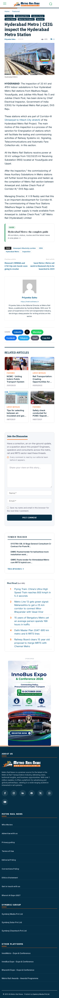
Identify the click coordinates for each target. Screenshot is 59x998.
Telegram (23, 338)
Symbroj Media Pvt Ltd (12, 914)
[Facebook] (5, 793)
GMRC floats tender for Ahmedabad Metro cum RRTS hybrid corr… (30, 561)
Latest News (10, 19)
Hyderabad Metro (22, 16)
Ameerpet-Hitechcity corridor (24, 248)
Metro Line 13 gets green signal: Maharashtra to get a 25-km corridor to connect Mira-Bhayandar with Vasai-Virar (31, 606)
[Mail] (31, 793)
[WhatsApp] (49, 793)
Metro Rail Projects (26, 19)
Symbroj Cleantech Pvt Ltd (14, 931)
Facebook (11, 338)
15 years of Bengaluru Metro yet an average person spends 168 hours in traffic (31, 621)
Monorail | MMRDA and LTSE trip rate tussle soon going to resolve (16, 266)
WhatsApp (37, 332)
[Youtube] (5, 802)
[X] (40, 793)
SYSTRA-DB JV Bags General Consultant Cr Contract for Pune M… (31, 545)
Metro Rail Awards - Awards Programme (20, 978)
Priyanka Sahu (10, 39)
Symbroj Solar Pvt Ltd (12, 922)
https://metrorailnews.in (30, 302)
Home (7, 11)
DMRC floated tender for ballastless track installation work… (30, 553)
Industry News (37, 16)
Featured (15, 11)
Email (35, 338)
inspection (26, 252)
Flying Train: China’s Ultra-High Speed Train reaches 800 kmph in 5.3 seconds (32, 592)
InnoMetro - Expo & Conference (16, 953)
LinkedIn (17, 332)
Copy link (46, 338)
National (40, 19)
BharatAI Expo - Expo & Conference (18, 970)
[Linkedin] (22, 793)
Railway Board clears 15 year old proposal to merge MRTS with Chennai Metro (32, 643)
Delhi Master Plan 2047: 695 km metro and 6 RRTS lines (31, 632)
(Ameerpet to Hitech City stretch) (22, 119)
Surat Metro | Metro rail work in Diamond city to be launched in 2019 (42, 266)
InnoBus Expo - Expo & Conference (18, 961)
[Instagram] (14, 793)
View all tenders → (16, 569)
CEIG (41, 248)
